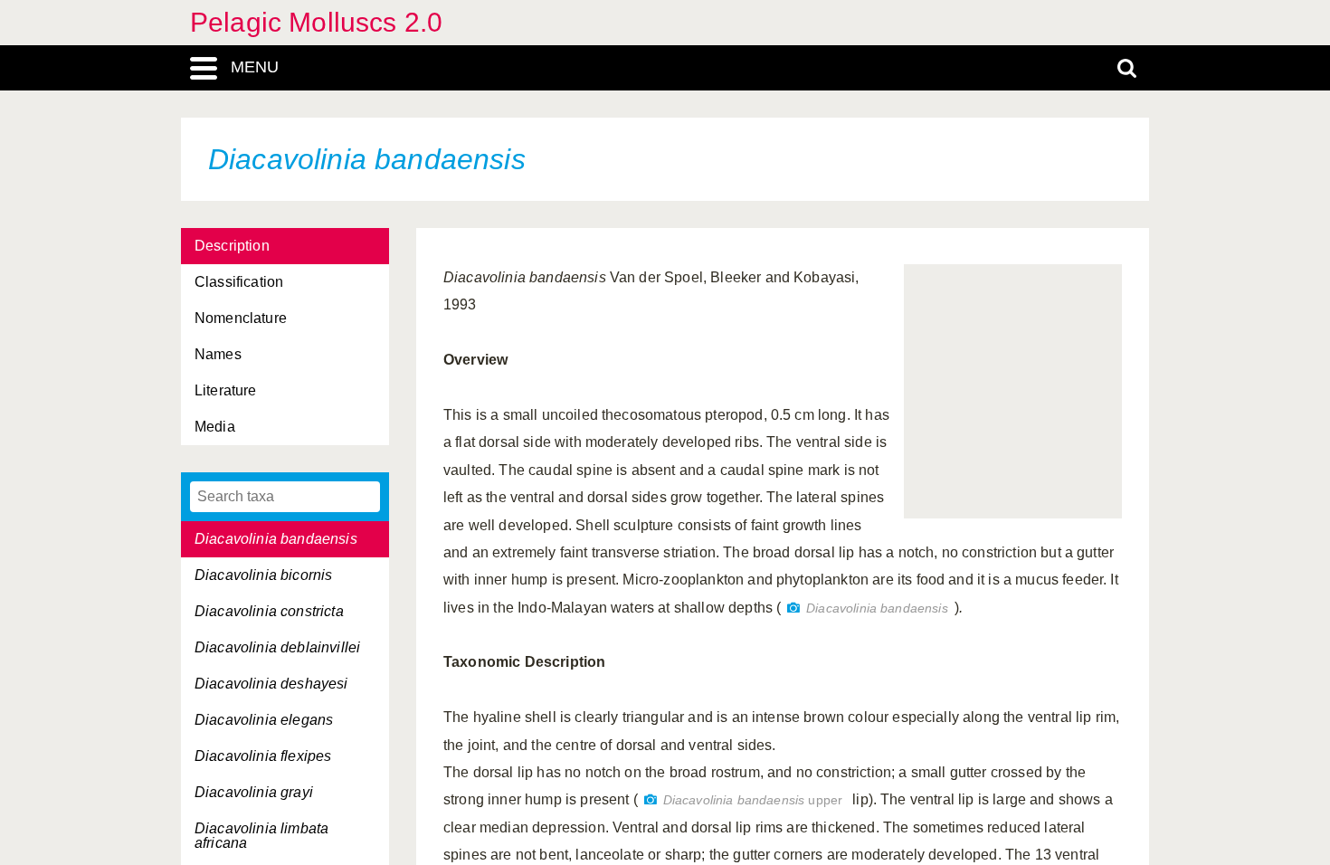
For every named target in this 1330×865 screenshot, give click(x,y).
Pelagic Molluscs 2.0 (316, 22)
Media (215, 426)
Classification (239, 282)
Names (218, 354)
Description (232, 245)
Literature (226, 390)
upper (752, 800)
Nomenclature (241, 318)
